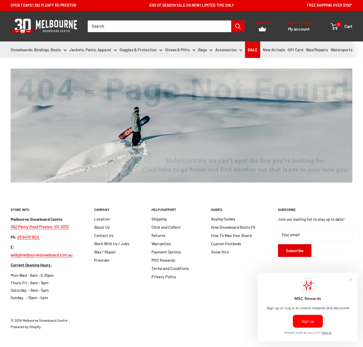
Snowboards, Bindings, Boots (36, 49)
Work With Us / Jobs (111, 243)
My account (299, 28)
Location (102, 219)
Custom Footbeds (226, 243)
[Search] (237, 26)
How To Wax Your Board (231, 235)
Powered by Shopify (26, 327)
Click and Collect (166, 227)
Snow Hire (220, 251)
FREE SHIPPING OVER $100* (329, 5)
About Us (102, 227)
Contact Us (103, 235)
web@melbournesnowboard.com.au (42, 254)
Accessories (226, 49)
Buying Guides (223, 219)
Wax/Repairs (317, 49)
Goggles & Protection (138, 49)
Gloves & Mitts (177, 49)
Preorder (102, 260)
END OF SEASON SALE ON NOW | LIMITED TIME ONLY (191, 5)
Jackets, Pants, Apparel (90, 49)
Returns (158, 235)
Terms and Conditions (170, 268)
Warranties (161, 243)
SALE (253, 49)
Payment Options (166, 251)
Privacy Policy (163, 276)
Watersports (341, 49)
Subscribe (294, 250)
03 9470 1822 (28, 237)
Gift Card (295, 49)
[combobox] (159, 26)
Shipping (159, 219)
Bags (202, 49)
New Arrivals (274, 49)
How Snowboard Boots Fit (233, 227)
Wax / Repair (105, 251)
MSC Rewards (163, 260)
